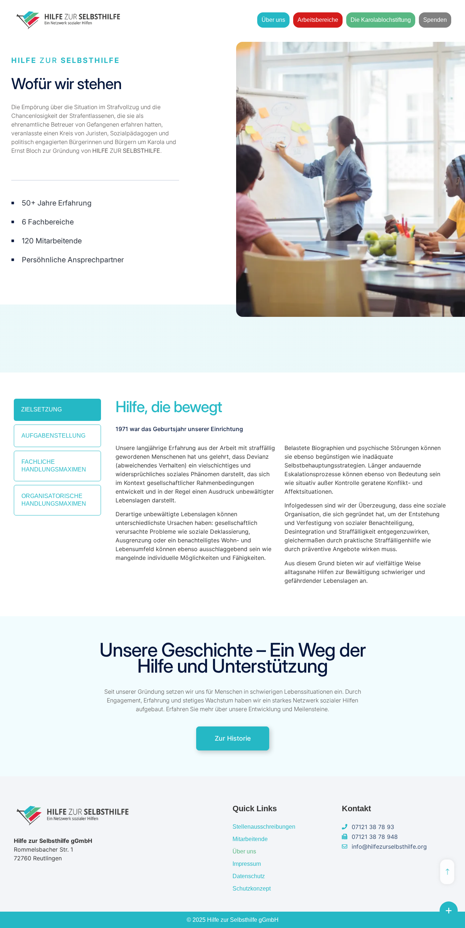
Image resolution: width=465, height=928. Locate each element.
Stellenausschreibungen (263, 827)
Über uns (273, 20)
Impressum (246, 864)
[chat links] (449, 910)
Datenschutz (248, 876)
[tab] (57, 410)
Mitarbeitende (250, 839)
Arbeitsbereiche (318, 20)
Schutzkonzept (251, 888)
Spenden (435, 20)
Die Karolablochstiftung (381, 20)
